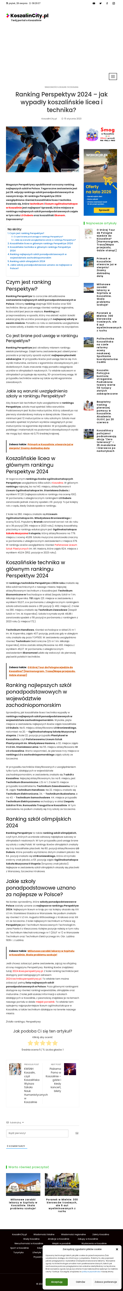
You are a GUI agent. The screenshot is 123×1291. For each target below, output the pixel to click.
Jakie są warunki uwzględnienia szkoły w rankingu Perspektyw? (45, 240)
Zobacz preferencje (106, 1281)
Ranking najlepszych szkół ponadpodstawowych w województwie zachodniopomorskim (38, 256)
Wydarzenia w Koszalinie (94, 1243)
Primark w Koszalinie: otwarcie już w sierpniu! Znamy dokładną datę (107, 267)
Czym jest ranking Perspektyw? (26, 233)
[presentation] (9, 1195)
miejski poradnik (45, 1002)
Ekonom (60, 215)
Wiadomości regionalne (73, 1234)
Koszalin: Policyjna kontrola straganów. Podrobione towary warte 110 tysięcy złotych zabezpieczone (107, 382)
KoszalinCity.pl (19, 1234)
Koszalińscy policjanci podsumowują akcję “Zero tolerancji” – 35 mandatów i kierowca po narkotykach (106, 441)
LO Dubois (27, 215)
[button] (117, 1249)
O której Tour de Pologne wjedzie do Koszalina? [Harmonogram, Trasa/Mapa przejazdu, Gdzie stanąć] (108, 240)
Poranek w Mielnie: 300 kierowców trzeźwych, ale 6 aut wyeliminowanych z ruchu (62, 1205)
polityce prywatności (91, 1271)
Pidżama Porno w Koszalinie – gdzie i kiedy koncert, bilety (53, 1078)
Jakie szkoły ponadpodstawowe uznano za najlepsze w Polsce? (41, 266)
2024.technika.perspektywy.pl (23, 978)
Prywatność (40, 1256)
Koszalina (57, 483)
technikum (37, 204)
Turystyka (18, 1252)
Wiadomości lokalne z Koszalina (61, 87)
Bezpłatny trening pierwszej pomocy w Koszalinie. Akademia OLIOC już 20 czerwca (105, 412)
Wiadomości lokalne (43, 1234)
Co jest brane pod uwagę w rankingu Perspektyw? (38, 236)
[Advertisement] (61, 50)
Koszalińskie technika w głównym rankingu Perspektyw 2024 (40, 249)
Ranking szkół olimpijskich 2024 (27, 261)
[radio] (30, 1043)
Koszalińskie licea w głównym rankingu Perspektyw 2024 (41, 243)
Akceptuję (56, 1281)
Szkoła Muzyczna (17, 533)
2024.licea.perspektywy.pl (27, 971)
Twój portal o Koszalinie (26, 20)
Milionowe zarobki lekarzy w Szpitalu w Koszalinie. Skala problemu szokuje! (23, 1204)
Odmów (80, 1281)
